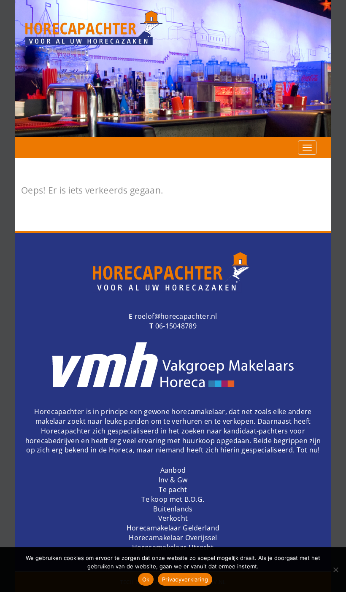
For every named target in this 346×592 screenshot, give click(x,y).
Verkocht (173, 518)
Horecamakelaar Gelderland (173, 528)
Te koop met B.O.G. (172, 499)
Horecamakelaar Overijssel (173, 537)
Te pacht (173, 489)
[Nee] (335, 569)
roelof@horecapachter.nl (175, 316)
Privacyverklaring (185, 579)
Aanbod (173, 470)
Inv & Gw (173, 479)
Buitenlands (172, 509)
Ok (146, 579)
